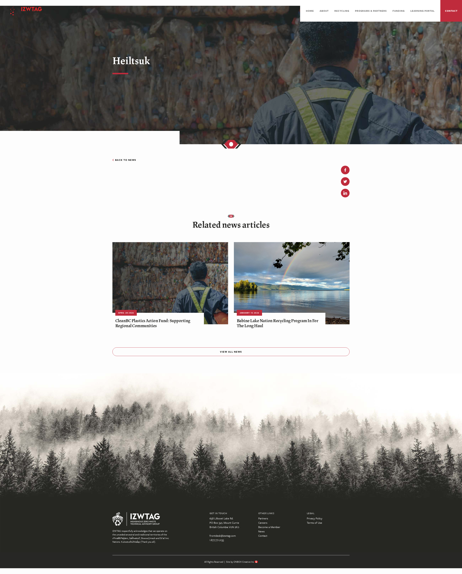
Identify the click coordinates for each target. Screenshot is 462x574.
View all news (231, 352)
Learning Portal (422, 11)
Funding (399, 11)
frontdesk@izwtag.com (223, 536)
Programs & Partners (371, 11)
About (324, 11)
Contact (451, 11)
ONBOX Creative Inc (244, 562)
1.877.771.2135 (217, 540)
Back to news (125, 159)
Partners (263, 518)
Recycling (341, 11)
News (261, 531)
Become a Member (269, 527)
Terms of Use (314, 523)
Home (310, 11)
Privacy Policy (314, 518)
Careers (262, 523)
